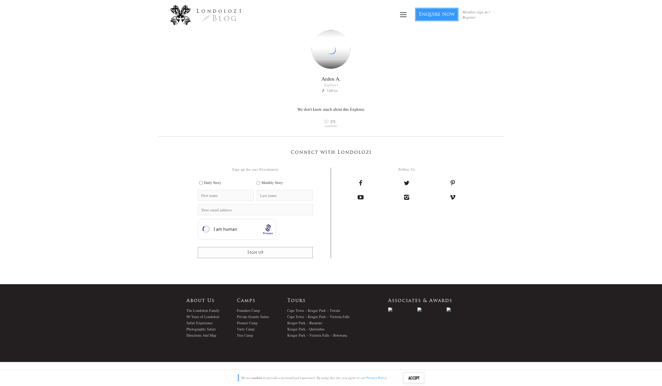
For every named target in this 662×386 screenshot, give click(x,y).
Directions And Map (201, 335)
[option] (402, 309)
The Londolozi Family (203, 310)
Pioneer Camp (247, 322)
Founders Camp (248, 310)
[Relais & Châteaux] (461, 309)
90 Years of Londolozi (202, 316)
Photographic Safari (201, 329)
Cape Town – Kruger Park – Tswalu (313, 310)
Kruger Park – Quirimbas (306, 329)
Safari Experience (199, 322)
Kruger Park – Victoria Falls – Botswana (317, 335)
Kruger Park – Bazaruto (304, 322)
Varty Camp (245, 329)
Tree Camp (245, 335)
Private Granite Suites (253, 316)
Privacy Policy (376, 377)
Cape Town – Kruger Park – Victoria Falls (318, 316)
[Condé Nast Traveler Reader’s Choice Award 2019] (402, 309)
